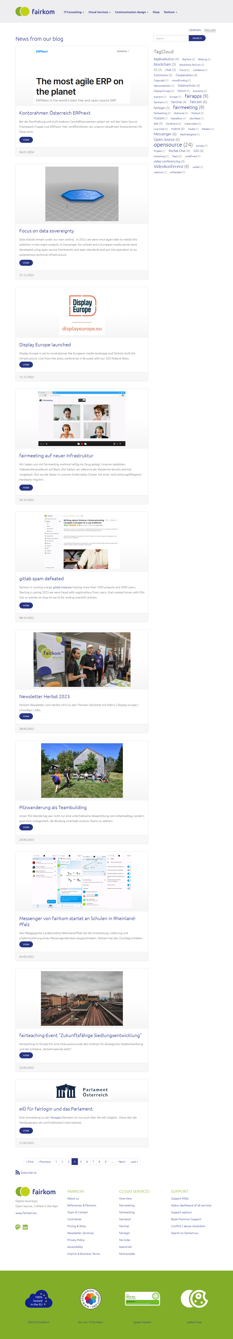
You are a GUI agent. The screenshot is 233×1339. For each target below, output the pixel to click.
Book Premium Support (186, 1219)
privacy (200, 145)
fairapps (56, 1117)
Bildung (202, 59)
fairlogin (159, 108)
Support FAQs (180, 1198)
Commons (161, 75)
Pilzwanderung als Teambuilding (53, 807)
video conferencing (167, 161)
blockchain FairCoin (190, 64)
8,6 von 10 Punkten (90, 1322)
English (210, 30)
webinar (158, 172)
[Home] (36, 11)
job (156, 123)
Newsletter (74, 1233)
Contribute (74, 1219)
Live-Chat (159, 129)
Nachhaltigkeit (188, 134)
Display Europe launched (45, 344)
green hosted (142, 1322)
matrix (175, 129)
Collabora (198, 70)
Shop (156, 12)
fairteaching (160, 113)
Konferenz (172, 123)
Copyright (159, 80)
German (195, 30)
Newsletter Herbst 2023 (44, 696)
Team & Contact (77, 1212)
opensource (168, 144)
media (191, 129)
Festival (195, 113)
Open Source (164, 139)
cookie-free (194, 1322)
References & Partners (81, 1205)
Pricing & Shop (76, 1226)
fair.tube (124, 1240)
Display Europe (162, 91)
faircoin (196, 102)
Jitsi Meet (194, 118)
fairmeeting (185, 107)
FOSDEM (159, 118)
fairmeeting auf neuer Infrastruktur (56, 455)
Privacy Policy (76, 1240)
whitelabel (176, 172)
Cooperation (184, 75)
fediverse (179, 113)
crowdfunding (179, 80)
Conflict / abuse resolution (188, 1226)
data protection (162, 85)
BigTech (186, 59)
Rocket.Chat (177, 151)
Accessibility (75, 1247)
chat (168, 70)
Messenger (162, 134)
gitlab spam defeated (41, 578)
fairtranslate (127, 1254)
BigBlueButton (164, 59)
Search (197, 38)
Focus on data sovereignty (46, 230)
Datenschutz (187, 85)
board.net (125, 1247)
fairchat (176, 102)
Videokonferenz (168, 166)
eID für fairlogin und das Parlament (56, 1108)
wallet (196, 167)
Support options (181, 1212)
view (26, 139)
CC (155, 70)
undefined (191, 156)
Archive (88, 1233)
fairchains (159, 102)
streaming (159, 156)
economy (198, 91)
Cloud (182, 70)
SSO (196, 151)
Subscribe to (28, 1172)
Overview (125, 1198)
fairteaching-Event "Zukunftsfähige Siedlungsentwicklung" (80, 1035)
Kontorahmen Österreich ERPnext (54, 113)
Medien (206, 129)
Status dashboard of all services (191, 1205)
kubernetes (191, 123)
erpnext (158, 96)
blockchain (162, 64)
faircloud (125, 1219)
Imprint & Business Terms (83, 1254)
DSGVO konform (38, 1322)
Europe (174, 96)
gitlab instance (62, 587)
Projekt (158, 151)
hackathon (176, 118)
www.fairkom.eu (26, 1213)
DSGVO (182, 91)
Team (175, 156)
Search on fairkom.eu (184, 1233)
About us (73, 1198)
